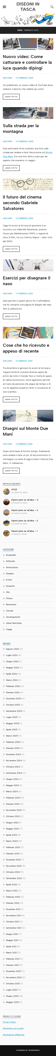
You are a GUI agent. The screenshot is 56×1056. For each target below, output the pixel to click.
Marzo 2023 (12, 841)
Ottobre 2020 (13, 983)
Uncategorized (13, 617)
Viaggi (9, 629)
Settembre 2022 (14, 878)
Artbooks (10, 561)
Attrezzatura (12, 567)
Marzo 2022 (12, 890)
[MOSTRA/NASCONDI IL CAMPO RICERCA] (51, 6)
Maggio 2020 (12, 1002)
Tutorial (9, 610)
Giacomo (7, 78)
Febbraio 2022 (13, 897)
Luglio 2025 (11, 717)
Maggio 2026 (12, 667)
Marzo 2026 (12, 680)
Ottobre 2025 (13, 705)
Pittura (9, 598)
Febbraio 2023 (13, 847)
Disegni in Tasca (28, 6)
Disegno (10, 573)
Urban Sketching (13, 623)
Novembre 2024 (14, 760)
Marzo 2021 (11, 952)
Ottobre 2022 (13, 872)
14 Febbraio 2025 (24, 141)
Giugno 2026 (12, 661)
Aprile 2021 (11, 946)
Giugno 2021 (12, 934)
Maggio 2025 (12, 723)
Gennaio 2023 (12, 853)
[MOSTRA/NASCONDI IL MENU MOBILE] (4, 6)
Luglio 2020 (11, 990)
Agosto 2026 (12, 649)
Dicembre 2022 (13, 859)
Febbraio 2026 (13, 686)
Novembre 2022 (14, 866)
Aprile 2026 (11, 674)
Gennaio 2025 (13, 748)
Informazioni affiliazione (13, 1034)
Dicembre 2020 (13, 971)
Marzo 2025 (12, 736)
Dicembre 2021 (13, 909)
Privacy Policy (9, 1022)
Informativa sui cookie (13, 1028)
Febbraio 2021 (13, 959)
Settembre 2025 (14, 711)
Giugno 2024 (12, 779)
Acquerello (11, 555)
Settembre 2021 (13, 928)
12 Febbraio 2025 (24, 218)
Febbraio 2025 (13, 742)
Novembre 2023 (14, 810)
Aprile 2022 (11, 884)
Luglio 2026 (11, 655)
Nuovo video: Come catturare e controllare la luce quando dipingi (27, 62)
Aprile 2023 (11, 835)
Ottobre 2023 (13, 816)
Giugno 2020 (12, 996)
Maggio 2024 (12, 785)
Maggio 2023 (12, 828)
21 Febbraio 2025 (24, 78)
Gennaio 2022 (13, 903)
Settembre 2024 (14, 773)
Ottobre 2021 (12, 921)
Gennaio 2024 (13, 804)
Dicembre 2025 (13, 698)
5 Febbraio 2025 (24, 361)
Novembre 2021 (13, 915)
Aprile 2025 (11, 729)
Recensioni (11, 604)
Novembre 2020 (14, 977)
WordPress (34, 1050)
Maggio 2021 (12, 940)
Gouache (10, 586)
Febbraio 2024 (13, 797)
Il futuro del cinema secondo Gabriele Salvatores (22, 202)
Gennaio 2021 (12, 965)
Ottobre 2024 (13, 767)
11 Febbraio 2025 (24, 294)
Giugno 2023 (12, 822)
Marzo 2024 (12, 791)
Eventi (9, 579)
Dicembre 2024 (13, 754)
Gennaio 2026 (13, 692)
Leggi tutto (11, 97)
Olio (8, 592)
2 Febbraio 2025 (24, 444)
